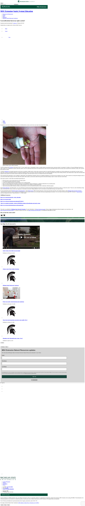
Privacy (4, 484)
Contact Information (6, 481)
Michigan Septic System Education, (18, 190)
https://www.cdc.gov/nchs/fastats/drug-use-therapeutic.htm (11, 205)
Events (4, 15)
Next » (7, 346)
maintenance (7, 171)
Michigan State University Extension (74, 190)
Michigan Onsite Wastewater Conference (10, 18)
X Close (2, 342)
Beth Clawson (30, 190)
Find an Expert (79, 191)
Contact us (15, 23)
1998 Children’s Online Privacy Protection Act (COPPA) (28, 502)
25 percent (11, 167)
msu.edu (6, 487)
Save (9, 37)
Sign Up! (34, 376)
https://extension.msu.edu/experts (35, 210)
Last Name (4, 366)
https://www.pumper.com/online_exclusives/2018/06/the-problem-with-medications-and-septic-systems (20, 203)
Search (1, 4)
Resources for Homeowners (8, 14)
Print (4, 121)
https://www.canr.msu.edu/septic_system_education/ (10, 197)
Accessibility (5, 483)
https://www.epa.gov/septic (5, 199)
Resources (5, 17)
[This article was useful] (1, 215)
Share (6, 28)
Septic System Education (23, 11)
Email (4, 122)
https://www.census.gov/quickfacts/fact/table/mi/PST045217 (12, 201)
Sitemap (4, 482)
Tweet (6, 31)
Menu (5, 504)
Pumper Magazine (6, 187)
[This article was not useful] (4, 215)
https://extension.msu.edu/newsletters (7, 210)
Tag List (2, 382)
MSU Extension (6, 11)
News (4, 16)
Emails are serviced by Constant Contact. (30, 373)
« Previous (3, 346)
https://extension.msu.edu (40, 209)
